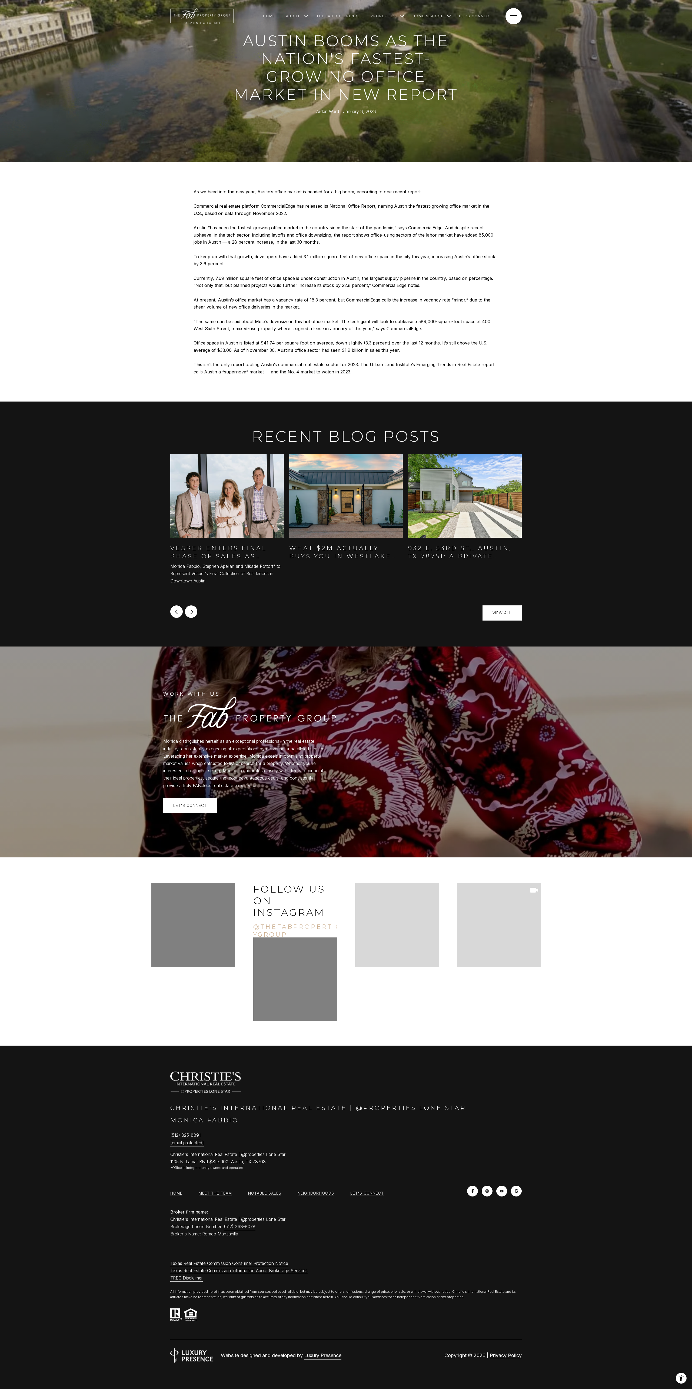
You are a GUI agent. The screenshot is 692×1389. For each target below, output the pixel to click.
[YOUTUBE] (501, 1191)
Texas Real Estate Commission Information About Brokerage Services (239, 1270)
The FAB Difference (338, 16)
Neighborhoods (316, 1193)
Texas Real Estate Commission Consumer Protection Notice (229, 1263)
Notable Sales (264, 1193)
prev (176, 611)
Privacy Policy (506, 1355)
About (293, 16)
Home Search (427, 16)
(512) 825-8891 (185, 1135)
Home (269, 16)
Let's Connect (367, 1193)
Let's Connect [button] (190, 805)
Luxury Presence (322, 1355)
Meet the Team (215, 1193)
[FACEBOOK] (472, 1191)
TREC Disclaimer (186, 1278)
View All (502, 613)
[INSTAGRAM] (487, 1191)
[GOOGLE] (516, 1191)
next (191, 611)
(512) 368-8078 (239, 1226)
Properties (383, 16)
